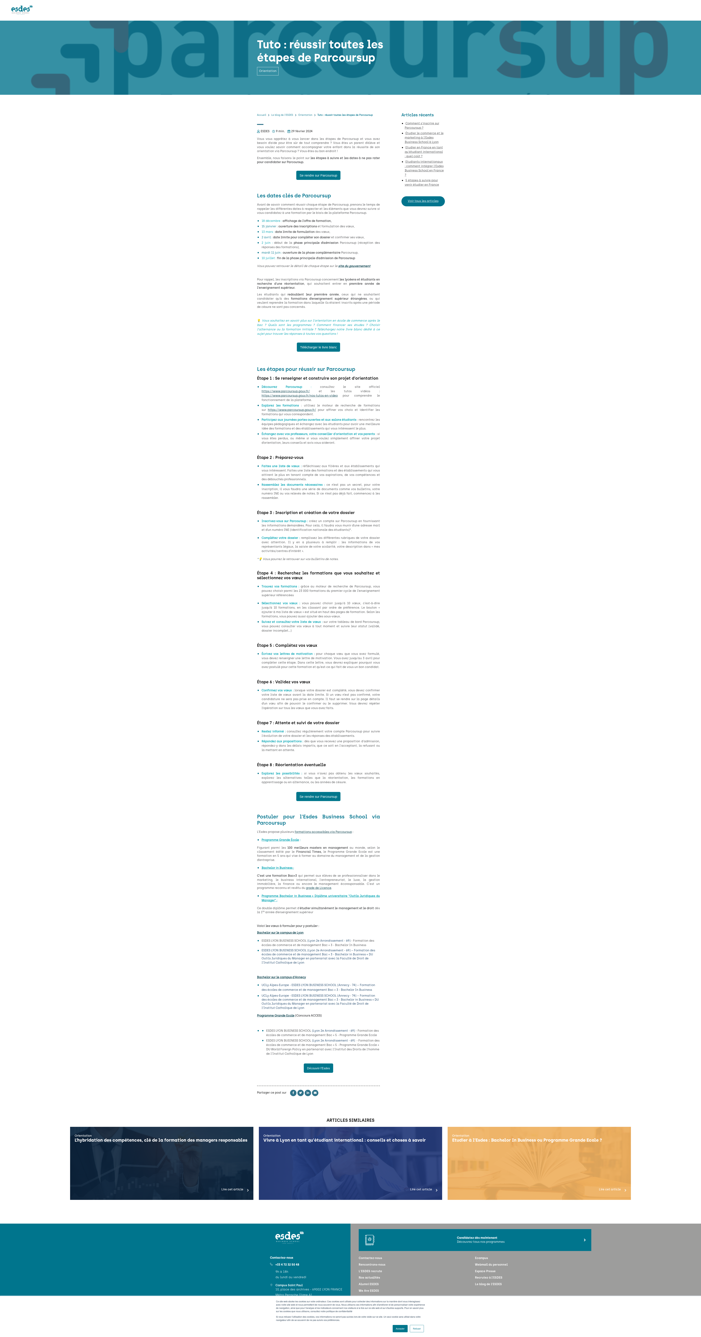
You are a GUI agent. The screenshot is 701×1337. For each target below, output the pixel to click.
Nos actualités (369, 1277)
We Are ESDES (369, 1291)
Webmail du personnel (491, 1264)
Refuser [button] (417, 1328)
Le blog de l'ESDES (282, 115)
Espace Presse (485, 1271)
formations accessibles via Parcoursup (323, 832)
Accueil (261, 115)
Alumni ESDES (369, 1284)
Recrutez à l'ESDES (488, 1277)
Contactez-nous (370, 1258)
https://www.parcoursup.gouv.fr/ (286, 391)
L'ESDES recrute (370, 1271)
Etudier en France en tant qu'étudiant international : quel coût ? (424, 152)
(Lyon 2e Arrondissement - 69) (329, 940)
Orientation (305, 115)
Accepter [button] (400, 1328)
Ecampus (481, 1258)
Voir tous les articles (423, 201)
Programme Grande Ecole (275, 1015)
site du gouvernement (354, 266)
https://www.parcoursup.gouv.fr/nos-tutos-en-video (300, 395)
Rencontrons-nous (372, 1264)
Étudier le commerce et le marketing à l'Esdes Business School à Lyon (424, 138)
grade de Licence (318, 888)
